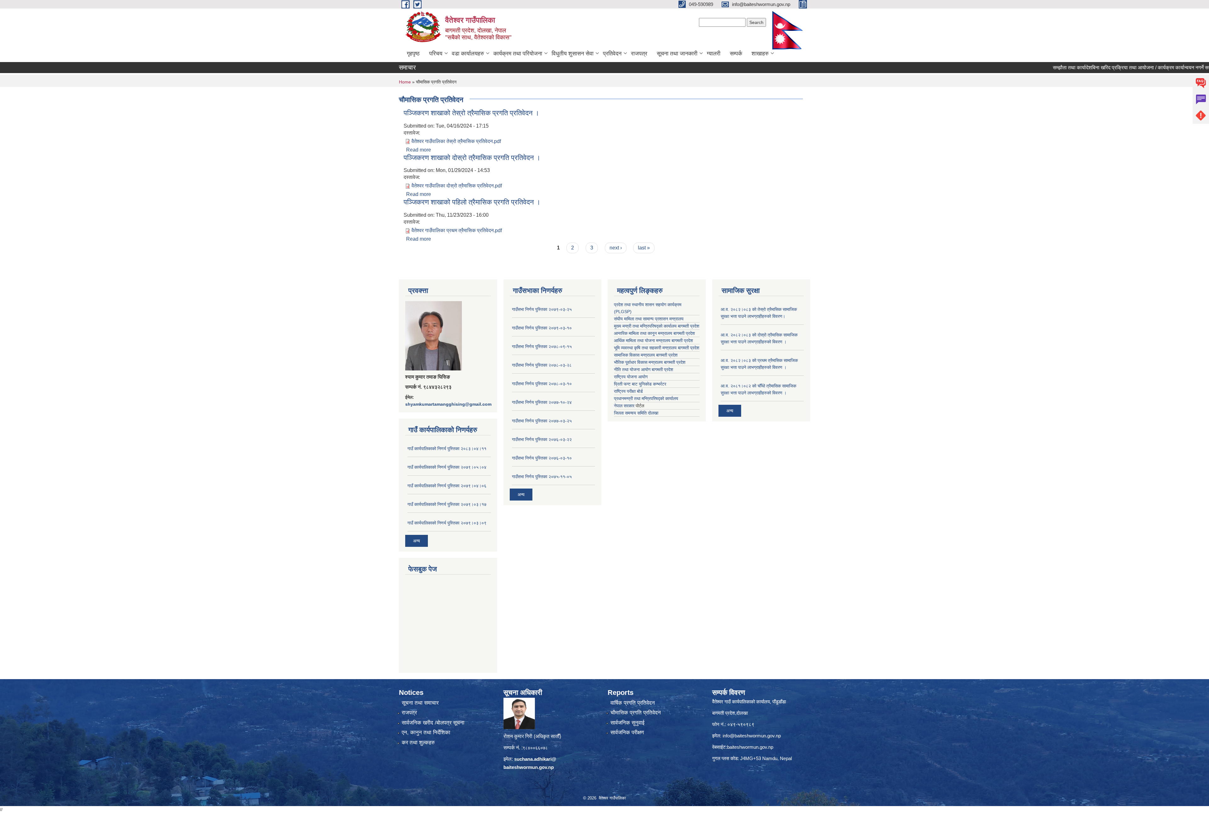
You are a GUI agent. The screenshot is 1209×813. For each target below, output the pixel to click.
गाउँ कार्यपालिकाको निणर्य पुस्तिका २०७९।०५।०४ (446, 467)
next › (616, 247)
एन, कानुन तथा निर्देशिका (426, 733)
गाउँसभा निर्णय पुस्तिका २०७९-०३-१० (542, 327)
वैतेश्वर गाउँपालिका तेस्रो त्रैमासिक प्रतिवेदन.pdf (456, 141)
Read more (418, 149)
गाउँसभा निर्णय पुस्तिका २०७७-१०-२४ (542, 402)
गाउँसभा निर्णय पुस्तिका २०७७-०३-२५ (542, 420)
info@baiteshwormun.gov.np (752, 735)
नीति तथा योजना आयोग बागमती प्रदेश (643, 369)
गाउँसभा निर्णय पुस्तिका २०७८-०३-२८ (542, 365)
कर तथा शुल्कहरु (418, 743)
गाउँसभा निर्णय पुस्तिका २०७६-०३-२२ (542, 439)
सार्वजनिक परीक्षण (627, 733)
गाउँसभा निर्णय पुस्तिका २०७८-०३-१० (542, 383)
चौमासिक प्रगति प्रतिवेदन (635, 713)
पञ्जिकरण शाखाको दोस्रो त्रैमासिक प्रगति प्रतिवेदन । (472, 158)
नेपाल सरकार (624, 405)
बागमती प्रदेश (688, 347)
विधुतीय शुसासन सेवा (572, 53)
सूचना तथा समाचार (420, 703)
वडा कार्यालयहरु (468, 53)
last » (644, 247)
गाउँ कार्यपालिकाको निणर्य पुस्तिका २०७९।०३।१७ (446, 504)
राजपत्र (639, 53)
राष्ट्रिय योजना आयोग (631, 376)
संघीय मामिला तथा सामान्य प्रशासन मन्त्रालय (649, 318)
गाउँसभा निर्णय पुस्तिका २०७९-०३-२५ (542, 309)
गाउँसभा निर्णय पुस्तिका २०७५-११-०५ (542, 476)
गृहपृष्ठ (413, 53)
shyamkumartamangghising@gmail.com (448, 404)
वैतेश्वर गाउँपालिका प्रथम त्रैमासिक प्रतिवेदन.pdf (457, 230)
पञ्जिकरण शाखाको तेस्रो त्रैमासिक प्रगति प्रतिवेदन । (471, 113)
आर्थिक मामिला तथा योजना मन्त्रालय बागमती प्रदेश (653, 340)
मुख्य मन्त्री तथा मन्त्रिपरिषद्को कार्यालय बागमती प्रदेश (656, 326)
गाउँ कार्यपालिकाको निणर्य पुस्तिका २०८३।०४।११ (446, 448)
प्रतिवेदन (612, 53)
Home (405, 81)
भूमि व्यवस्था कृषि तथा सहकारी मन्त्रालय (645, 347)
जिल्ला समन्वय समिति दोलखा (636, 412)
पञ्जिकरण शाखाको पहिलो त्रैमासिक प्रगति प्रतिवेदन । (472, 202)
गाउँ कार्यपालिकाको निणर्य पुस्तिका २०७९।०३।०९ (446, 522)
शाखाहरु (760, 53)
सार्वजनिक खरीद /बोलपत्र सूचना (433, 723)
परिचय (435, 53)
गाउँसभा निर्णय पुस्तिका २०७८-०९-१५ (542, 346)
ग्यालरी (713, 53)
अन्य (416, 540)
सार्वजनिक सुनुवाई (627, 723)
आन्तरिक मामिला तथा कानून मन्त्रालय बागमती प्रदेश (654, 333)
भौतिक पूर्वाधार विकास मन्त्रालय (638, 362)
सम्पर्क (736, 53)
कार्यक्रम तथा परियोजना (517, 53)
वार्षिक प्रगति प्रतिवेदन (632, 703)
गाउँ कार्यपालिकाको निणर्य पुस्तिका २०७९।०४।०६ (446, 485)
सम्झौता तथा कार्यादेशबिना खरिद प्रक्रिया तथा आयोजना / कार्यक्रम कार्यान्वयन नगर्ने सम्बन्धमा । (1105, 67)
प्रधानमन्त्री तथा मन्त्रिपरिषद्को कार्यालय (646, 398)
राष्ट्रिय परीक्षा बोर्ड (628, 391)
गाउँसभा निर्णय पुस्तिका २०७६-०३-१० (542, 458)
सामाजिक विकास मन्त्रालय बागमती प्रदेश (646, 355)
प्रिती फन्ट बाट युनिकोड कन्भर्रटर (640, 383)
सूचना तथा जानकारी (677, 53)
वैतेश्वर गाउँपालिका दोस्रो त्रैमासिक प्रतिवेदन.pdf (457, 185)
